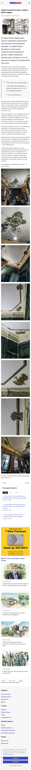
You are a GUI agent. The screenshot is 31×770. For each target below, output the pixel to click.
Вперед (27, 483)
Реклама (3, 709)
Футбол (3, 702)
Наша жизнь (4, 699)
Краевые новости (6, 696)
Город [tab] (5, 492)
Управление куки (6, 717)
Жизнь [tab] (17, 492)
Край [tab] (11, 492)
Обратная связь (5, 712)
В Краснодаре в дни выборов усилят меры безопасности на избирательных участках (14, 506)
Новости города (5, 694)
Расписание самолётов (8, 733)
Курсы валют (5, 740)
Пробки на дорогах (6, 727)
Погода (3, 725)
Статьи (3, 715)
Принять (15, 758)
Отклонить (15, 762)
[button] (29, 3)
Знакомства (4, 743)
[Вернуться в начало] (15, 3)
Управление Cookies (15, 765)
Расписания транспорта (8, 730)
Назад (4, 483)
